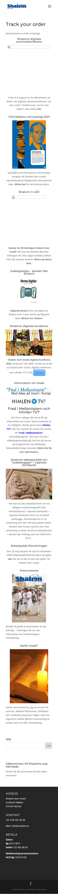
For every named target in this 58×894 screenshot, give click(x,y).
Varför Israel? (29, 645)
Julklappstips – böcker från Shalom (29, 272)
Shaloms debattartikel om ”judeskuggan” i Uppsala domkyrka (29, 462)
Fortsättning (12, 637)
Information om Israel (29, 383)
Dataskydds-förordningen (29, 545)
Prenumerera (29, 570)
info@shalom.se (20, 825)
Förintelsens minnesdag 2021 (29, 116)
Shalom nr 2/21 (29, 192)
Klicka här (11, 771)
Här (11, 503)
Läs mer (39, 372)
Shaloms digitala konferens (29, 326)
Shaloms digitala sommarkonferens (29, 40)
